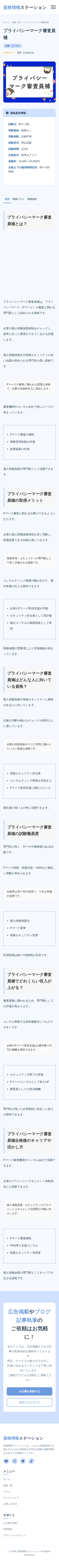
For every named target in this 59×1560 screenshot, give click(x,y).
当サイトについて (29, 1402)
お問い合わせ (10, 1503)
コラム (6, 1491)
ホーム (6, 22)
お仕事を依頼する (29, 1391)
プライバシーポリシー (14, 1535)
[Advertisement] (29, 264)
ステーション (25, 7)
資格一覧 (16, 22)
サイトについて (11, 1497)
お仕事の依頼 (10, 1523)
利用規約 (7, 1529)
